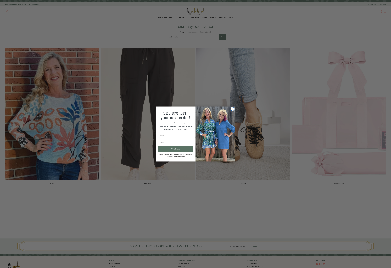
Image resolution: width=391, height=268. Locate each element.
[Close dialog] (232, 109)
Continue (175, 149)
